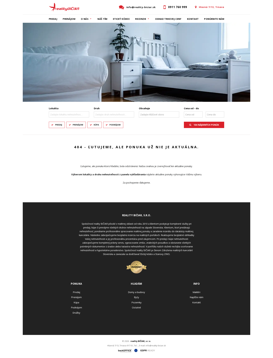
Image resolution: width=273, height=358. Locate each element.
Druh (97, 108)
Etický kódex (121, 18)
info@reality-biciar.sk (141, 7)
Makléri (196, 292)
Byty (136, 297)
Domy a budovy (136, 292)
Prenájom (69, 18)
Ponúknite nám (214, 18)
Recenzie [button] (140, 18)
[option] (136, 62)
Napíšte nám (196, 297)
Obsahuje (144, 108)
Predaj (53, 18)
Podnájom (115, 124)
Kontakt (193, 18)
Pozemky (136, 302)
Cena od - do (191, 108)
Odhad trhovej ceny (168, 18)
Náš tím (102, 18)
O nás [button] (84, 18)
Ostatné (136, 307)
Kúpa (96, 124)
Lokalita (53, 108)
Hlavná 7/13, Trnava (211, 7)
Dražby (76, 312)
